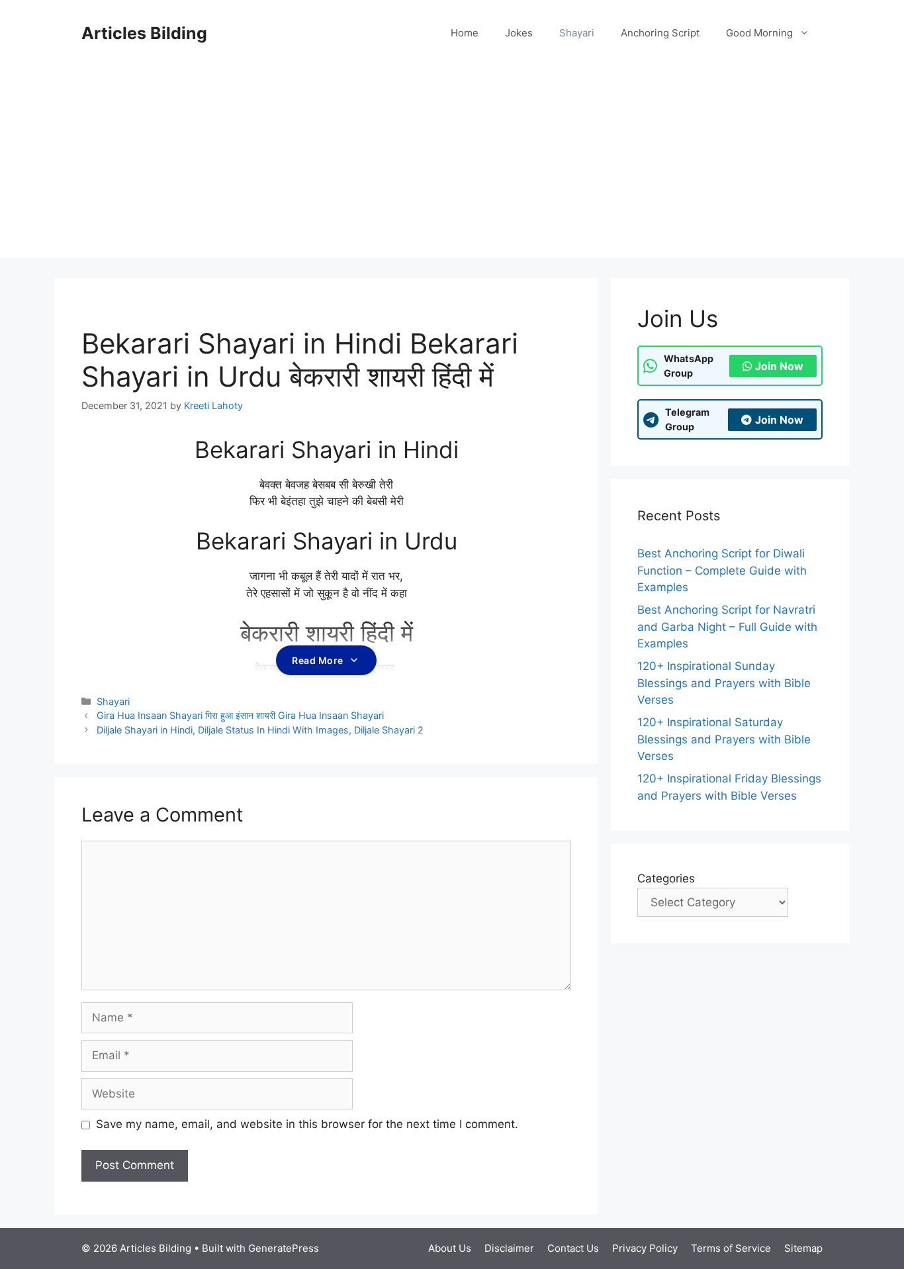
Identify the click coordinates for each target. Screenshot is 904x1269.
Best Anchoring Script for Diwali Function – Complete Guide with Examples (722, 570)
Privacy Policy (645, 1248)
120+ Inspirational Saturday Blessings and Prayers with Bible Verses (724, 739)
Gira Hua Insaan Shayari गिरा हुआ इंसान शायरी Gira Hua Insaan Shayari (240, 715)
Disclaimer (509, 1248)
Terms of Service (731, 1248)
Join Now (779, 366)
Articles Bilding (144, 33)
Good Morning (759, 32)
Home (464, 32)
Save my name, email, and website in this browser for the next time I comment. (307, 1124)
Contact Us (573, 1248)
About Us (449, 1248)
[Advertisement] (452, 165)
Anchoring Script (660, 32)
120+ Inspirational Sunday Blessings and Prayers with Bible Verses (724, 682)
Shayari (576, 32)
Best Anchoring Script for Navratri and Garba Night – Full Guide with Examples (727, 626)
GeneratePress (283, 1248)
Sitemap (803, 1248)
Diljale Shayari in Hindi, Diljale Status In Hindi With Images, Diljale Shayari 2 (260, 729)
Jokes (519, 32)
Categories (666, 878)
